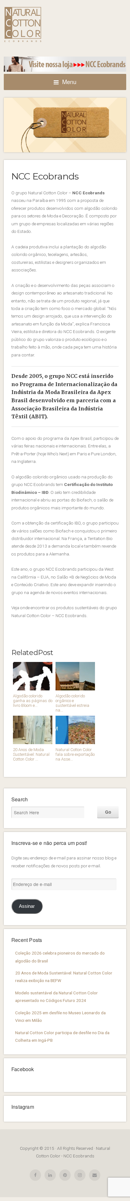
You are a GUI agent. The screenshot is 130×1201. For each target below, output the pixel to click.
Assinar (27, 906)
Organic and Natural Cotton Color (23, 24)
